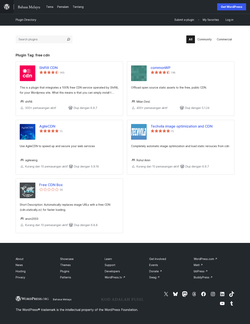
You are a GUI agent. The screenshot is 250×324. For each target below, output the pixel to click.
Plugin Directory (26, 19)
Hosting (21, 271)
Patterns (65, 277)
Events (153, 265)
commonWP (161, 68)
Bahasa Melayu (62, 299)
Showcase (67, 259)
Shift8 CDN (48, 68)
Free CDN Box (51, 185)
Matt (198, 265)
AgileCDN (47, 126)
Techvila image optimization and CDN (181, 126)
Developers (112, 271)
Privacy (20, 277)
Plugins (64, 271)
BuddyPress (203, 277)
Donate (155, 271)
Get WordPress (231, 6)
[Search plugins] (68, 39)
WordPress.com (205, 259)
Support (110, 265)
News (19, 265)
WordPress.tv (115, 277)
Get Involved (157, 259)
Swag (154, 277)
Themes (65, 265)
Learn (108, 259)
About (19, 259)
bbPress (201, 271)
